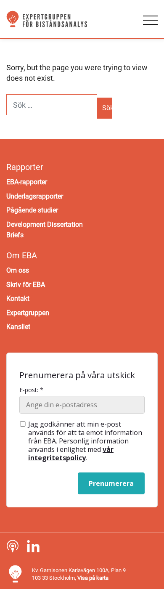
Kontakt (17, 298)
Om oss (17, 270)
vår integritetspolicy (71, 453)
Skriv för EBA (25, 285)
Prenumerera (111, 483)
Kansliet (18, 327)
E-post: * (31, 390)
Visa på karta (92, 578)
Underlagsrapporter (34, 196)
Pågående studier (32, 210)
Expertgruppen (27, 313)
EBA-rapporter (26, 182)
